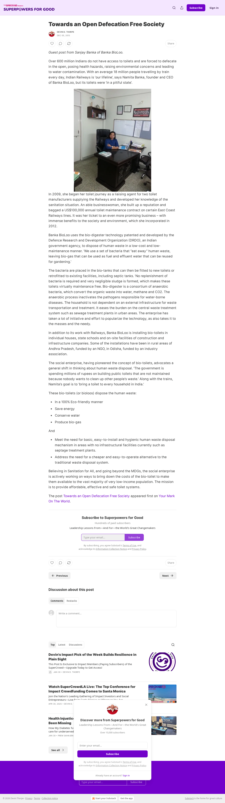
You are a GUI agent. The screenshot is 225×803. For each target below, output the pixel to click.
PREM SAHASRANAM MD (70, 735)
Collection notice (50, 798)
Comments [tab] (57, 600)
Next (165, 575)
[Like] (52, 43)
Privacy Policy (139, 765)
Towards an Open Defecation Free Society (96, 496)
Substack (189, 798)
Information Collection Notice (111, 765)
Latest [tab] (61, 644)
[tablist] (64, 600)
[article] (112, 665)
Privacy (28, 798)
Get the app (126, 798)
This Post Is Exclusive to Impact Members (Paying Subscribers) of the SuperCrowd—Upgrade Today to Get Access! (90, 665)
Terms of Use (129, 762)
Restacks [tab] (72, 600)
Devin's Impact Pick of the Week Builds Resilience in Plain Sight (92, 657)
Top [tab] (53, 644)
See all (55, 750)
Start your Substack (105, 798)
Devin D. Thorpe (65, 32)
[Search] (174, 7)
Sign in (214, 7)
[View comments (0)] (60, 43)
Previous (62, 575)
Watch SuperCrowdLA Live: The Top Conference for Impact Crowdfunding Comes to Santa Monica (92, 689)
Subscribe (195, 7)
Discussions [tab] (75, 644)
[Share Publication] (181, 7)
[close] (146, 705)
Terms (37, 798)
